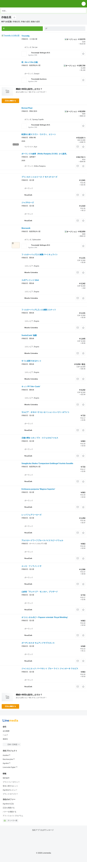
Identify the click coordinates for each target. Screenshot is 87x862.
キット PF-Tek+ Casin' (31, 386)
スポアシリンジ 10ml (30, 280)
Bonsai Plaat (27, 108)
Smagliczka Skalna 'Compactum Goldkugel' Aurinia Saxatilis (47, 463)
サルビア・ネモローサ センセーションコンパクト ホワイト (46, 412)
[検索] (83, 10)
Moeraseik (26, 228)
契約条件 (6, 778)
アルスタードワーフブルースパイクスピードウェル (42, 540)
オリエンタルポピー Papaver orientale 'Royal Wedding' (45, 617)
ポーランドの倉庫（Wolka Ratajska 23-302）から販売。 (45, 154)
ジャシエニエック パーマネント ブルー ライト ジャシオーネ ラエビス (50, 668)
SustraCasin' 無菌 (29, 335)
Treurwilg (25, 36)
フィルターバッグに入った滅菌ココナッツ (39, 310)
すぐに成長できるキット (31, 361)
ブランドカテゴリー (10, 794)
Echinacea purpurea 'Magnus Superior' (38, 489)
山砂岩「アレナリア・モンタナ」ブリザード (40, 592)
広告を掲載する (10, 101)
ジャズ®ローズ (28, 202)
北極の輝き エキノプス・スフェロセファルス (40, 438)
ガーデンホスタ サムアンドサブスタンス (38, 643)
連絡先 (5, 739)
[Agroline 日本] (14, 3)
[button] (83, 3)
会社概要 (6, 731)
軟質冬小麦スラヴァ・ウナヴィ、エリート (39, 134)
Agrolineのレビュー (10, 790)
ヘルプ (5, 735)
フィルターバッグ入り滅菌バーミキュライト (40, 254)
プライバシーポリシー (11, 782)
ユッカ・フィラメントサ (31, 566)
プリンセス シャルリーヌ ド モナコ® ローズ (39, 177)
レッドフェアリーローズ (31, 515)
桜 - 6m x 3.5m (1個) (30, 62)
